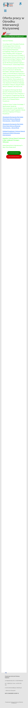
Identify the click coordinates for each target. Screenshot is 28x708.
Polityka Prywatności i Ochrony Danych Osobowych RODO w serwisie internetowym (14, 133)
